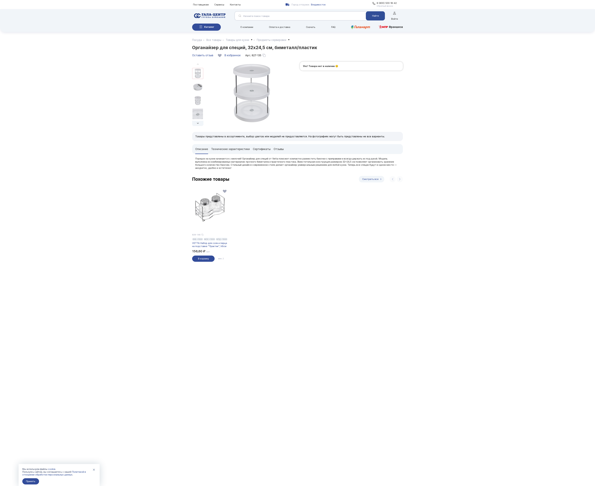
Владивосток (318, 4)
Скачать (310, 27)
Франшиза (396, 27)
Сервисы (219, 4)
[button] (197, 123)
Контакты (235, 4)
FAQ (333, 27)
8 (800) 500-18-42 (387, 3)
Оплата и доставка (279, 27)
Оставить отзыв (202, 55)
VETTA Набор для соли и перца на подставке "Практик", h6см (209, 245)
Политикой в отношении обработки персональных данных (54, 473)
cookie (51, 469)
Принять (30, 481)
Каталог (209, 26)
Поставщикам (201, 4)
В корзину (203, 258)
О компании (246, 27)
